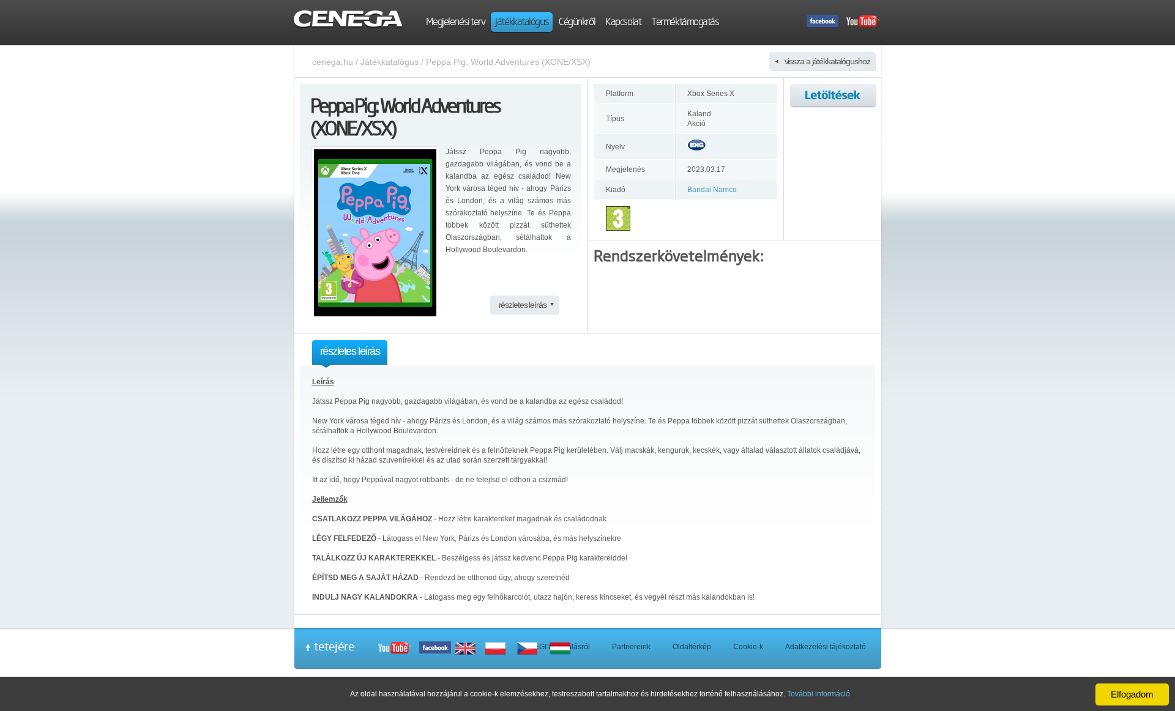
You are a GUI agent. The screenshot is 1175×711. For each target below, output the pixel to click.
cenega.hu (332, 62)
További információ (818, 694)
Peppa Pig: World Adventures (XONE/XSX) (508, 62)
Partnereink (631, 646)
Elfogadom (1132, 694)
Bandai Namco (712, 189)
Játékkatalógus (389, 62)
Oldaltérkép (692, 646)
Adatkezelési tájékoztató (825, 646)
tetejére (334, 646)
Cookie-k (748, 646)
